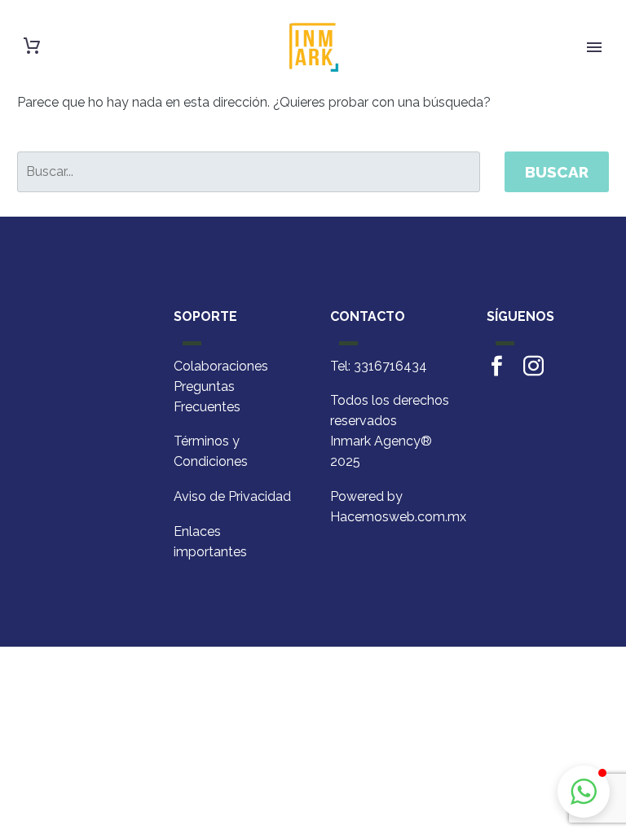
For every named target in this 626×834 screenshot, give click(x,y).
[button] (584, 792)
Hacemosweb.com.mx (398, 517)
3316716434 (390, 366)
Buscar (557, 172)
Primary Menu (594, 47)
